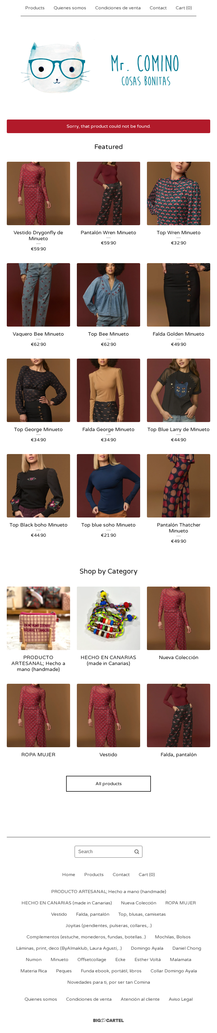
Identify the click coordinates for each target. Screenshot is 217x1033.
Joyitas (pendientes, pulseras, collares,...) (109, 925)
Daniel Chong (186, 948)
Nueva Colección (138, 903)
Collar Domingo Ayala (174, 971)
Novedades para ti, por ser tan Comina (108, 982)
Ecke (120, 959)
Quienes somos (70, 8)
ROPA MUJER (180, 903)
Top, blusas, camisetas (142, 914)
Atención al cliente (140, 999)
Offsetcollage (91, 959)
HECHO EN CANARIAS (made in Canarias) (66, 903)
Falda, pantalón (92, 914)
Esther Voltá (147, 959)
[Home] (108, 68)
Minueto (59, 959)
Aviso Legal (181, 999)
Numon (34, 959)
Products (35, 8)
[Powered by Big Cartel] (108, 1020)
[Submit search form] (136, 851)
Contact (158, 8)
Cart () (184, 8)
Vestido (59, 914)
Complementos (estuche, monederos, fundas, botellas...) (86, 937)
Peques (64, 971)
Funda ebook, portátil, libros (111, 971)
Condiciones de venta (118, 8)
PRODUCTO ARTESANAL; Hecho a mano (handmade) (108, 891)
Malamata (180, 959)
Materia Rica (33, 971)
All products (109, 784)
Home (68, 874)
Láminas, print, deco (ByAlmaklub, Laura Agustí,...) (69, 948)
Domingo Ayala (147, 948)
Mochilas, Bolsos (173, 937)
